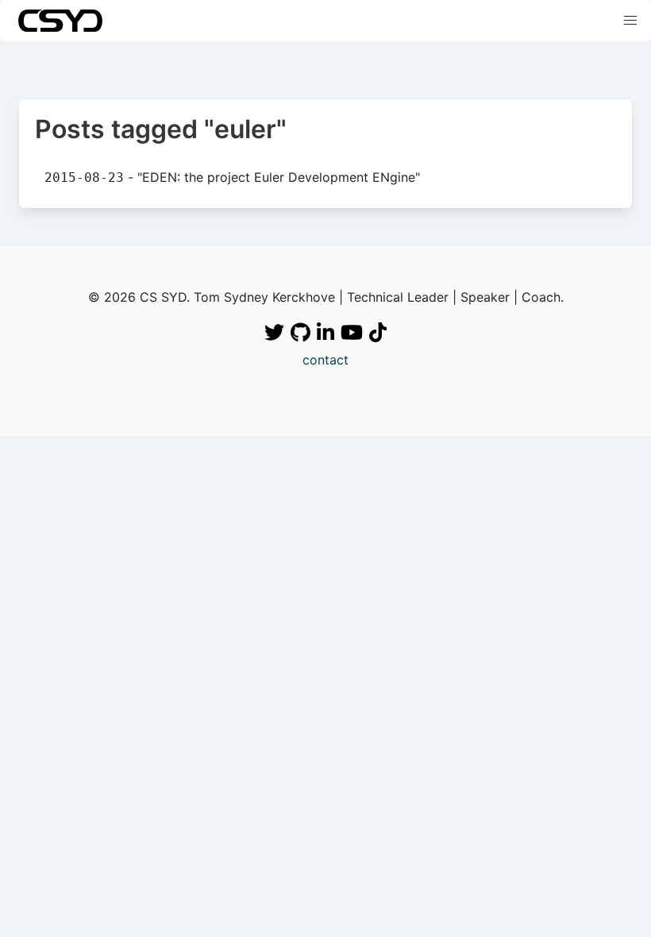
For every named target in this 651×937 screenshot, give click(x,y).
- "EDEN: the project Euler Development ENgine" (232, 177)
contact (325, 360)
